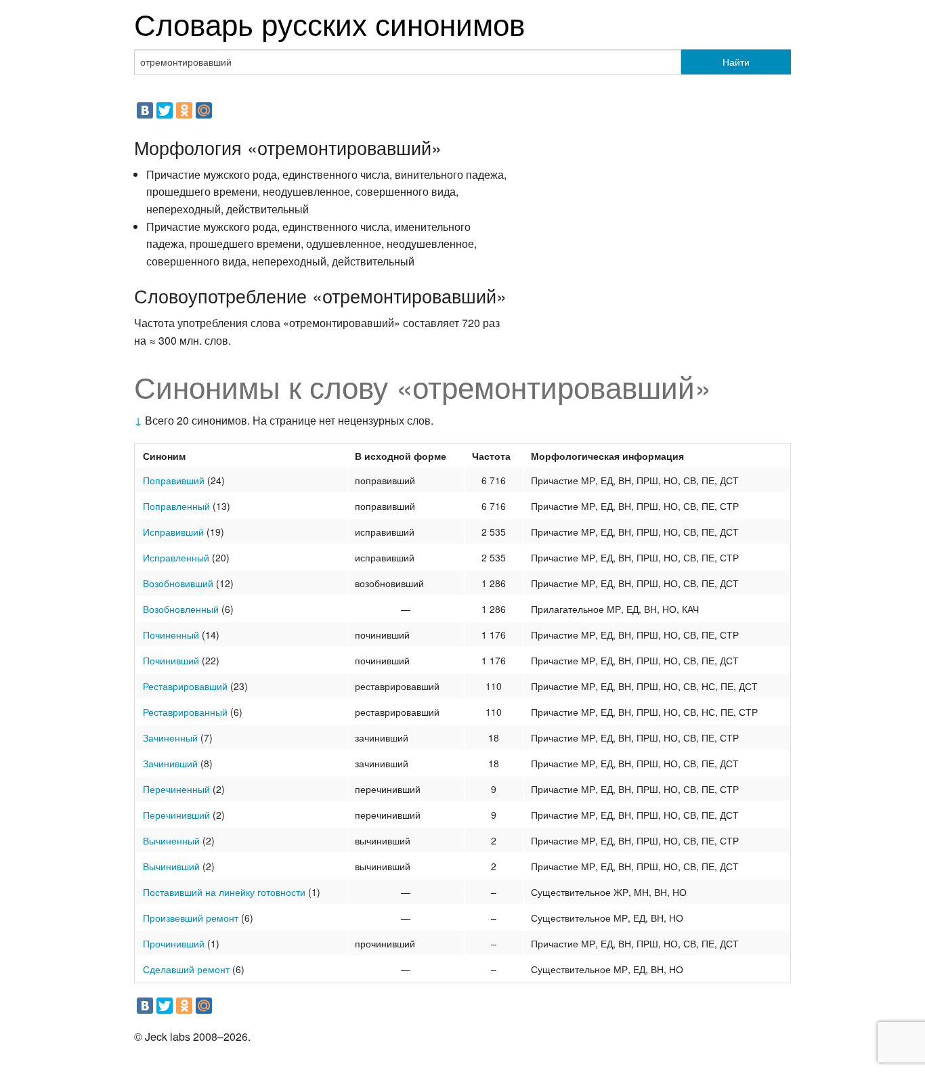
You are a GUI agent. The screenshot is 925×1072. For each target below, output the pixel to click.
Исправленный (176, 557)
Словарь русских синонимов (329, 22)
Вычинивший (171, 866)
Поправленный (176, 506)
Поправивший (174, 480)
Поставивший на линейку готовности (224, 892)
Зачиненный (170, 737)
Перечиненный (176, 789)
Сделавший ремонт (186, 969)
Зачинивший (170, 763)
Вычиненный (171, 840)
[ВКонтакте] (145, 110)
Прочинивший (174, 943)
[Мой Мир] (204, 110)
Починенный (171, 634)
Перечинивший (176, 814)
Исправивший (173, 531)
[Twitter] (164, 110)
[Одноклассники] (184, 110)
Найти (736, 61)
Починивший (171, 660)
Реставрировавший (185, 686)
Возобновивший (178, 583)
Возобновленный (181, 609)
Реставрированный (185, 712)
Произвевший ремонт (190, 917)
